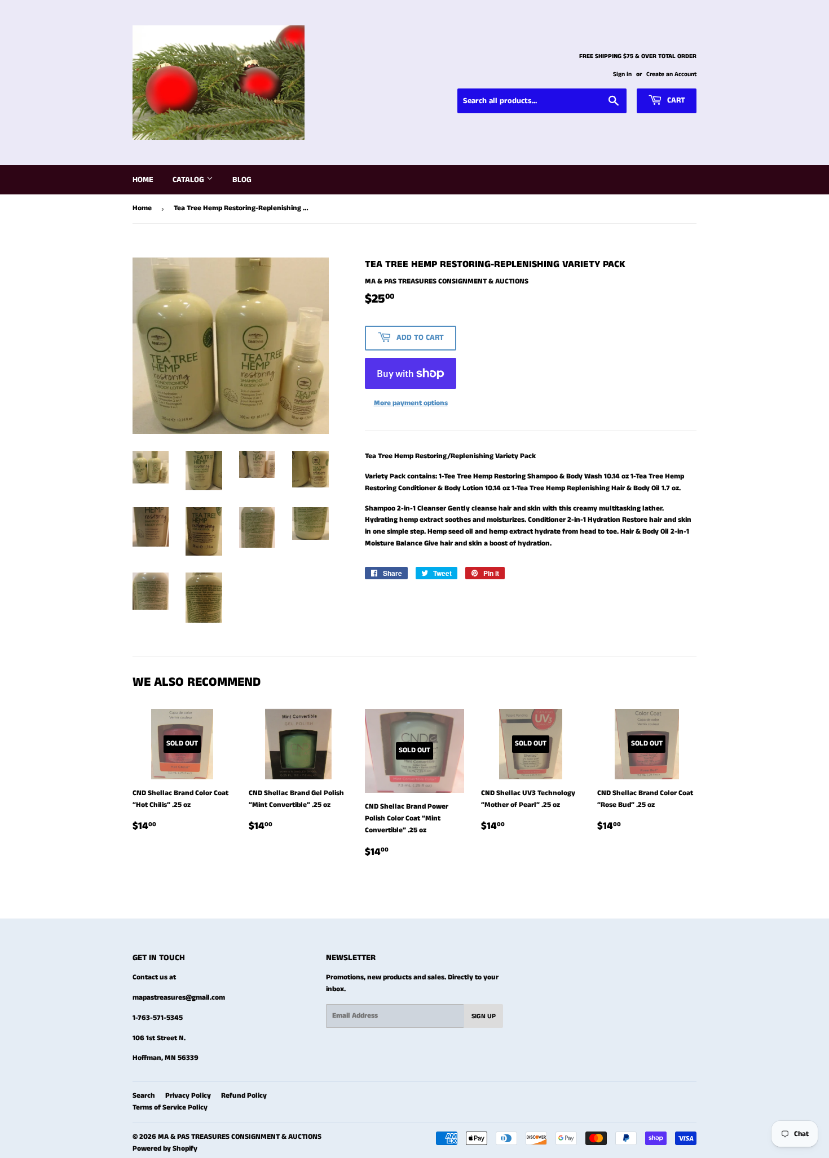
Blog (242, 179)
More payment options (411, 403)
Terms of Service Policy (170, 1107)
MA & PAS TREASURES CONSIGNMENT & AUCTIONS (239, 1137)
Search (144, 1095)
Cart (675, 100)
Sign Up (483, 1016)
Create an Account (671, 74)
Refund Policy (244, 1095)
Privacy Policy (188, 1095)
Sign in (622, 74)
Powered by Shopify (165, 1148)
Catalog (189, 179)
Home (143, 179)
